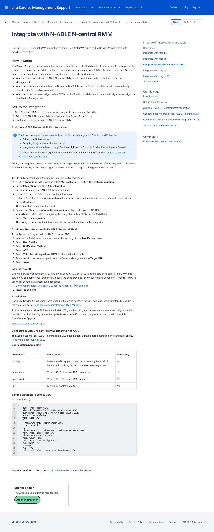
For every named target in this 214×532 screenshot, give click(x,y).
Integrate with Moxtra (155, 58)
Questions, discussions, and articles (162, 141)
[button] (6, 7)
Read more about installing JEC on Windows (57, 304)
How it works (150, 96)
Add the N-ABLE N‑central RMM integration (166, 107)
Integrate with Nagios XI (156, 76)
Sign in (196, 7)
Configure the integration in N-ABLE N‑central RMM (171, 113)
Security (173, 522)
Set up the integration (155, 102)
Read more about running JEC (28, 323)
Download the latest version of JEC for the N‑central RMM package (52, 285)
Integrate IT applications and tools (165, 42)
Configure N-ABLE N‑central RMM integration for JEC (172, 119)
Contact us (175, 7)
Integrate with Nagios (155, 70)
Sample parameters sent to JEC (160, 125)
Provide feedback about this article (71, 470)
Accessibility (116, 522)
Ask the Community (27, 499)
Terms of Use (156, 522)
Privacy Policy (136, 522)
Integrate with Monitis (155, 52)
